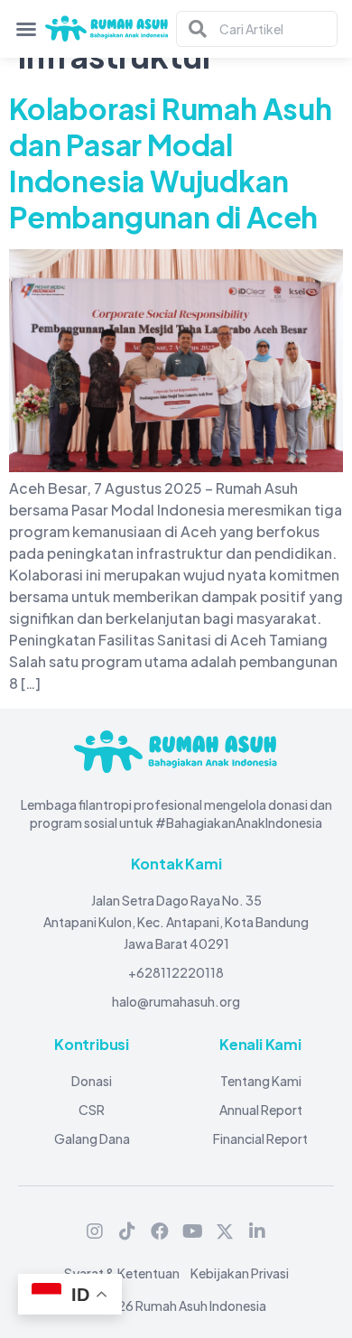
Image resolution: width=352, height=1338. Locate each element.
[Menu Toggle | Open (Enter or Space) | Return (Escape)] (26, 29)
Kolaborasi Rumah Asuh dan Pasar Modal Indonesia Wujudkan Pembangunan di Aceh (170, 162)
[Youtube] (192, 1231)
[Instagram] (95, 1231)
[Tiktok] (127, 1231)
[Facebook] (160, 1231)
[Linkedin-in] (257, 1231)
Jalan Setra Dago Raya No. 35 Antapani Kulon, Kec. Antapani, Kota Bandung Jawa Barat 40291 (176, 922)
